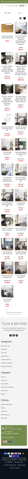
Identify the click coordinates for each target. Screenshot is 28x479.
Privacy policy (22, 465)
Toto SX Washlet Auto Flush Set (20, 229)
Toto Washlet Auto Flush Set (7, 253)
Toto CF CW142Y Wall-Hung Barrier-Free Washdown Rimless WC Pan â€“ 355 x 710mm (21, 71)
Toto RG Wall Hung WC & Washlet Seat (7, 179)
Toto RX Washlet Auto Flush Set (20, 128)
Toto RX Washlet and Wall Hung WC (7, 204)
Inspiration (4, 411)
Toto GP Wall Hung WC (7, 300)
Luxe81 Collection (6, 359)
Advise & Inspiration (6, 366)
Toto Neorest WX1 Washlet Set (7, 276)
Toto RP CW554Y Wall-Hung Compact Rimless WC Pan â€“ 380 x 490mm (7, 70)
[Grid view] (20, 18)
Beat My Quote (5, 415)
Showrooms (4, 390)
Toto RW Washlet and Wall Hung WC (21, 154)
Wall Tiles (3, 349)
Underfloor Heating (6, 363)
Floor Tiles (4, 353)
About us (3, 377)
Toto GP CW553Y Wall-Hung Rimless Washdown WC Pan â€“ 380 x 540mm (21, 40)
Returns (3, 408)
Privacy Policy (5, 384)
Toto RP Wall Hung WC (21, 204)
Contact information (10, 465)
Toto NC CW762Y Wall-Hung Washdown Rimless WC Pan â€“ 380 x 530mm (7, 101)
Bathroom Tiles (5, 346)
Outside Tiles (4, 356)
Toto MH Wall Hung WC (20, 276)
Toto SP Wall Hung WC (7, 153)
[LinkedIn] (13, 335)
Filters (9, 13)
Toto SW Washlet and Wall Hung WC (7, 128)
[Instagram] (17, 335)
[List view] (24, 18)
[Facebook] (10, 335)
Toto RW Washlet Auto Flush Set (21, 253)
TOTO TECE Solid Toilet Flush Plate (7, 37)
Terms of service (15, 468)
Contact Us (4, 380)
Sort (19, 13)
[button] (2, 5)
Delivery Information (7, 404)
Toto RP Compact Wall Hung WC (7, 229)
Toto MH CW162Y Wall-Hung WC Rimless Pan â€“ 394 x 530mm (20, 99)
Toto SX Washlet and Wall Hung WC (20, 179)
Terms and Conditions (7, 387)
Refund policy (19, 462)
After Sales (4, 418)
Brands (3, 394)
